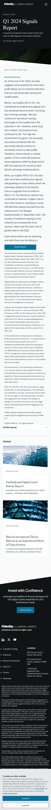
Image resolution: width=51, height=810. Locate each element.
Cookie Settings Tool (10, 793)
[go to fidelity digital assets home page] (19, 627)
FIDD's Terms (44, 765)
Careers (6, 673)
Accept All (25, 798)
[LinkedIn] (2, 639)
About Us (6, 667)
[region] (25, 789)
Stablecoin (7, 655)
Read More (20, 247)
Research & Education (11, 661)
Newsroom (7, 679)
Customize (25, 805)
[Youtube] (14, 639)
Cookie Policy (39, 788)
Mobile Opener (10, 427)
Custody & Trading (10, 649)
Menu (46, 4)
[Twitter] (8, 639)
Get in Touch (25, 610)
